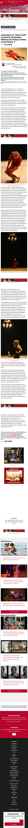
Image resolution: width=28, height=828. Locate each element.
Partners (14, 794)
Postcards (14, 745)
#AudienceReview (11, 436)
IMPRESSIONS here (16, 435)
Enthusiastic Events (14, 775)
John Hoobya (4, 210)
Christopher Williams (6, 100)
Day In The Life (14, 746)
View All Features (14, 612)
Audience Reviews (14, 770)
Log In (14, 799)
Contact (14, 800)
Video (14, 752)
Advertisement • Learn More (14, 18)
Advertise (14, 777)
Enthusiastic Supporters (14, 780)
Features (4, 27)
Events (14, 756)
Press (14, 790)
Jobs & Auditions (14, 760)
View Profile (8, 64)
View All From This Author (14, 691)
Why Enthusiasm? (14, 787)
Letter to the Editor (14, 773)
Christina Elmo (20, 302)
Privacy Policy (14, 804)
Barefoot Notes (14, 750)
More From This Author (17, 64)
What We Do (14, 789)
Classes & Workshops (14, 758)
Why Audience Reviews (14, 772)
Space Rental (14, 762)
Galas (14, 763)
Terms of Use (14, 802)
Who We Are (14, 785)
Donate (14, 734)
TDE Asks (14, 748)
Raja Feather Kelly (5, 187)
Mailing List (14, 768)
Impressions (11, 27)
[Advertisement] (14, 502)
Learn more (18, 721)
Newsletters (14, 792)
